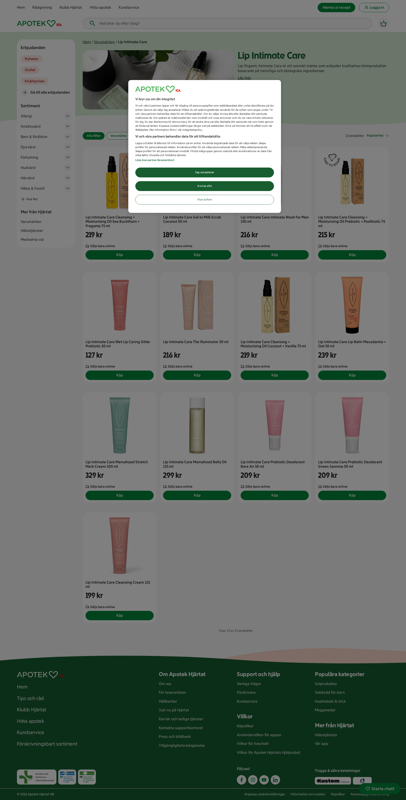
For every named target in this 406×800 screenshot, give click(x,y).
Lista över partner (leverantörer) (154, 160)
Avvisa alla (204, 186)
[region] (204, 146)
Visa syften (204, 199)
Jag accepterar (204, 172)
